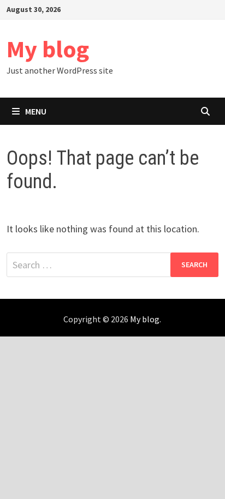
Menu (34, 111)
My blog (48, 49)
